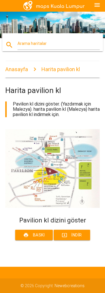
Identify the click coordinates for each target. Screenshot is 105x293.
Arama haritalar (32, 43)
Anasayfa (16, 69)
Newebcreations (70, 285)
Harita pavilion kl (60, 69)
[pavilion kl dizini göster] (52, 206)
